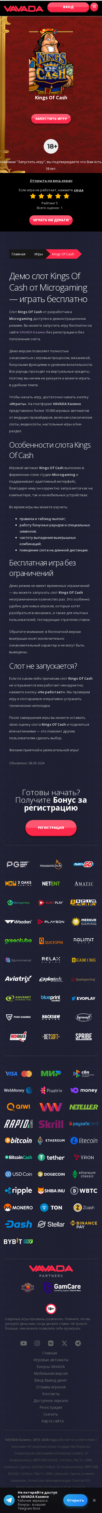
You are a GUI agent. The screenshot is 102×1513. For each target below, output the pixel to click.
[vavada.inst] (37, 1343)
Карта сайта (53, 1420)
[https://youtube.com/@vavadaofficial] (23, 1343)
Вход (68, 6)
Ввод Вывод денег (50, 1380)
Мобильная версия (51, 1373)
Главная (18, 254)
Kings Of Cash (63, 254)
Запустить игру (51, 118)
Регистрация (51, 827)
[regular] (50, 196)
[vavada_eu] (64, 1343)
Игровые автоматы (50, 1359)
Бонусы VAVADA (51, 1366)
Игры (39, 254)
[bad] (33, 196)
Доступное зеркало (50, 1400)
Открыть (75, 1500)
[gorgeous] (66, 196)
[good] (58, 196)
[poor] (41, 196)
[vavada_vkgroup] (50, 1343)
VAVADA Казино (33, 332)
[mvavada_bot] (77, 1343)
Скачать (50, 1414)
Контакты (51, 1393)
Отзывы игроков (51, 1386)
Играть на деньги (51, 220)
